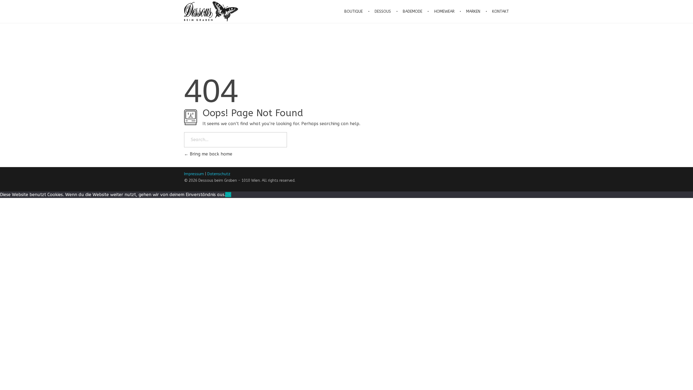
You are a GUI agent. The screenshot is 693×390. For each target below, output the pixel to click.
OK (228, 194)
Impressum (194, 174)
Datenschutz (218, 174)
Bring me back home (210, 154)
